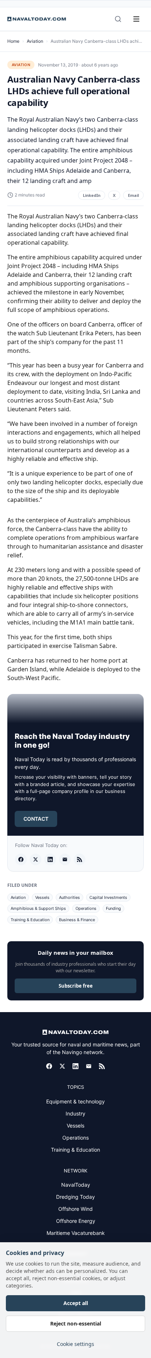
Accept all (75, 1303)
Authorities (69, 897)
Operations (86, 908)
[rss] (79, 859)
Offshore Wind (75, 1209)
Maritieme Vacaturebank (76, 1233)
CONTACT (35, 819)
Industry (75, 1113)
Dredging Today (75, 1197)
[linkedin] (50, 859)
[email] (65, 859)
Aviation (35, 41)
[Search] (118, 19)
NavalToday (75, 1185)
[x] (35, 859)
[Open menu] (136, 19)
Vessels (42, 897)
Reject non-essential (75, 1323)
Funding (113, 908)
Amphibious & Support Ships (38, 908)
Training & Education (30, 919)
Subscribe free (76, 986)
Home (13, 41)
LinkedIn (91, 195)
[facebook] (21, 859)
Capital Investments (108, 897)
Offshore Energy (75, 1221)
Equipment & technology (75, 1101)
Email (133, 195)
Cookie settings (75, 1343)
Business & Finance (77, 919)
